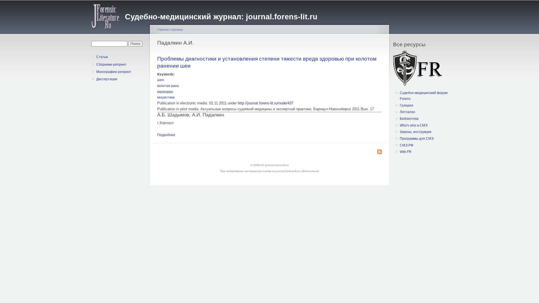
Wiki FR (406, 152)
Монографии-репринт (113, 72)
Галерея (406, 105)
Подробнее (166, 135)
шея (160, 80)
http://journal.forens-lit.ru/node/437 (265, 103)
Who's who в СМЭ (414, 125)
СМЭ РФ (406, 145)
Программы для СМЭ (417, 139)
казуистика (166, 97)
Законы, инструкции (415, 132)
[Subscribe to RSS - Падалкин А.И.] (379, 152)
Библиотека (409, 119)
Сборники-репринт (111, 64)
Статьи (102, 57)
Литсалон (407, 112)
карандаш (165, 92)
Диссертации (106, 79)
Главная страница (170, 29)
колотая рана (168, 86)
